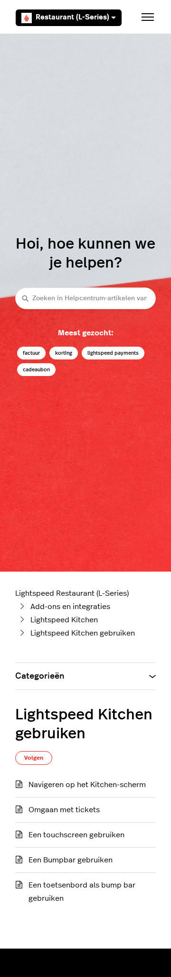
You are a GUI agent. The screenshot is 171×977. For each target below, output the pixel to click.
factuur (31, 353)
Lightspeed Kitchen (64, 620)
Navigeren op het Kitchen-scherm (87, 785)
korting (63, 353)
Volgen (33, 758)
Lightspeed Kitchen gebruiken (82, 633)
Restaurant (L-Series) (72, 17)
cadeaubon (36, 369)
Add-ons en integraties (70, 606)
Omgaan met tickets (64, 810)
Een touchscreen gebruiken (76, 835)
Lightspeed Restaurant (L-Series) (72, 593)
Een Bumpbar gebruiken (70, 860)
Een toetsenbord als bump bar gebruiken (81, 891)
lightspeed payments (113, 353)
